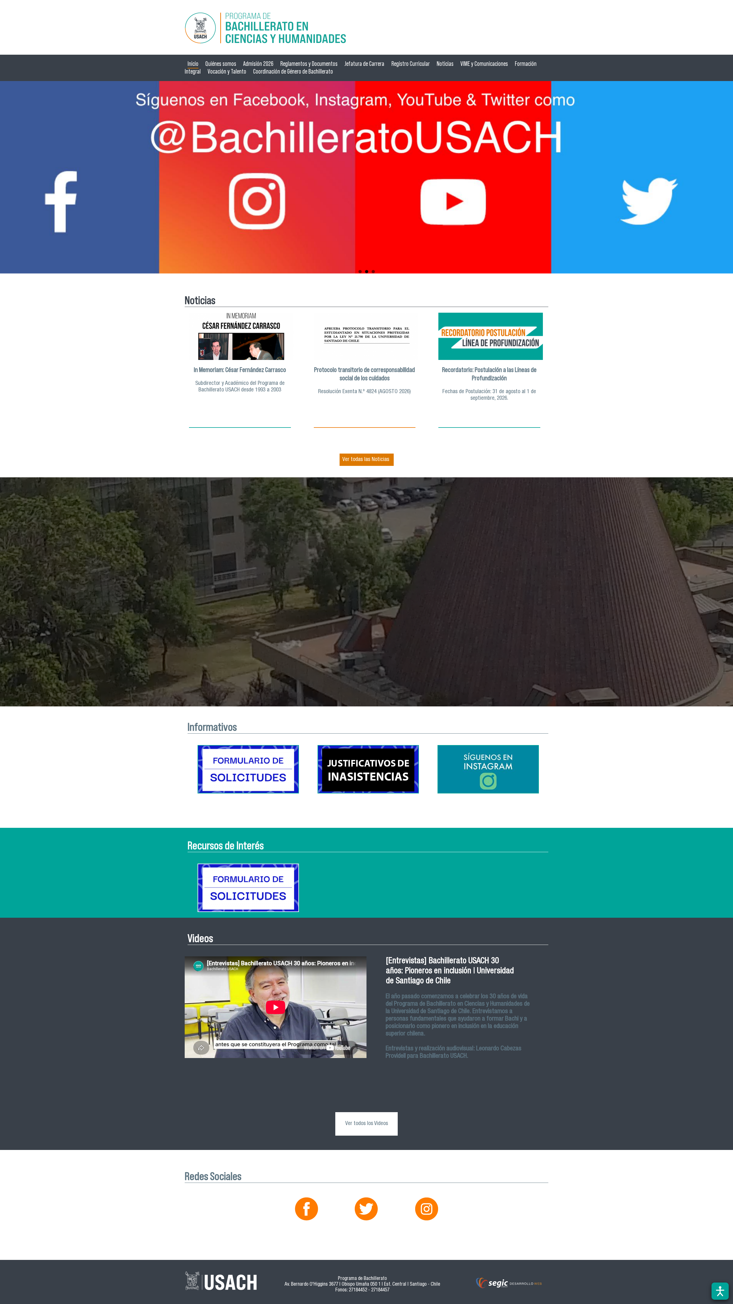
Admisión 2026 (258, 63)
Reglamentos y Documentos (309, 63)
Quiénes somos (220, 63)
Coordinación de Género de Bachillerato (293, 71)
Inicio (193, 63)
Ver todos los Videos (366, 1123)
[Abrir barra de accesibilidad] (720, 1291)
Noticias (445, 63)
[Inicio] (366, 28)
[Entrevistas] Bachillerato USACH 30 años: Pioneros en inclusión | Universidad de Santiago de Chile (450, 971)
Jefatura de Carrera (364, 63)
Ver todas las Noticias (365, 459)
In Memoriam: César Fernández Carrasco (240, 369)
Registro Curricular (410, 63)
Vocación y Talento (227, 71)
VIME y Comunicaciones (484, 63)
